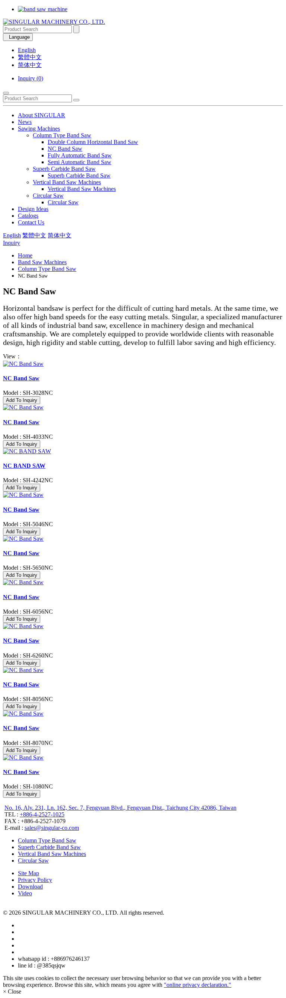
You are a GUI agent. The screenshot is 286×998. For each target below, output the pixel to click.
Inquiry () (30, 78)
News (25, 122)
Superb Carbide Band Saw (64, 169)
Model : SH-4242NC (28, 480)
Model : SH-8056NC (28, 699)
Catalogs (28, 215)
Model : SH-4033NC (28, 437)
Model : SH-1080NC (28, 786)
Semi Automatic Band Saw (79, 162)
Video (25, 893)
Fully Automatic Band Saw (80, 155)
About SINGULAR (41, 115)
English (27, 50)
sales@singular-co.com (52, 828)
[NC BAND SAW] (143, 451)
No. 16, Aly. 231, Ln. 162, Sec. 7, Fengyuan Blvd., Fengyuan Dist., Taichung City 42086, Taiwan (120, 808)
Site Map (28, 873)
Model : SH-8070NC (28, 743)
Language (18, 37)
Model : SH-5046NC (28, 524)
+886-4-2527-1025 (42, 814)
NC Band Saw (65, 148)
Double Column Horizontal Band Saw (93, 142)
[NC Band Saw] (143, 364)
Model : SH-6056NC (28, 611)
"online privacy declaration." (197, 985)
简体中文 (30, 65)
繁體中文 (30, 57)
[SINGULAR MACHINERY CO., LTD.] (54, 22)
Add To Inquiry (21, 400)
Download (30, 886)
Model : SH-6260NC (28, 655)
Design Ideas (33, 209)
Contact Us (31, 222)
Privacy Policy (35, 880)
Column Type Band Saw (62, 135)
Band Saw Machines (42, 262)
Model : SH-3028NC (28, 393)
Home (25, 255)
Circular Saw (48, 195)
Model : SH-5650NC (28, 567)
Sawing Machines (39, 128)
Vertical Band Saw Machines (67, 182)
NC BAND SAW (24, 466)
